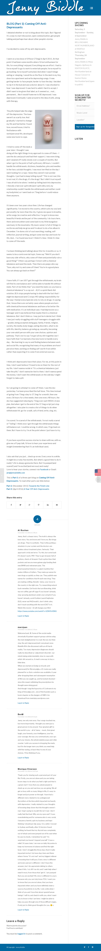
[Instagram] (92, 947)
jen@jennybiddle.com (16, 472)
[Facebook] (88, 947)
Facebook (44, 469)
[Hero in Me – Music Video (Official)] (2, 475)
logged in (21, 933)
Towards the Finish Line (39, 486)
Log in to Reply (23, 616)
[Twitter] (85, 947)
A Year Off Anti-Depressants (36, 489)
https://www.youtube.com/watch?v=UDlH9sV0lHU (37, 611)
